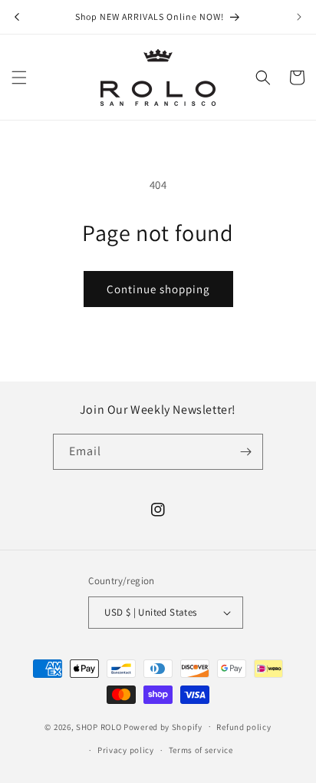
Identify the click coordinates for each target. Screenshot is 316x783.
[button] (19, 77)
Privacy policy (125, 750)
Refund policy (243, 727)
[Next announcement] (299, 17)
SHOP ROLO (98, 726)
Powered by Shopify (162, 726)
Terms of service (201, 750)
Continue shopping (158, 289)
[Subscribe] (245, 452)
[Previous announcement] (17, 17)
